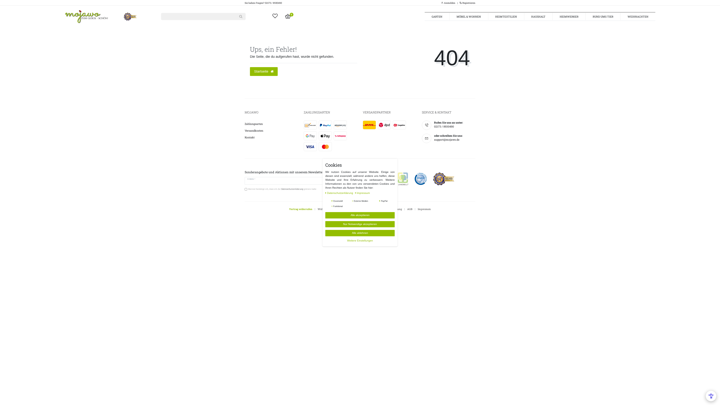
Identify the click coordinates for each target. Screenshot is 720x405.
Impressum (424, 209)
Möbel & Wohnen (469, 16)
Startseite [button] (261, 71)
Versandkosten (254, 130)
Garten (437, 16)
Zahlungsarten (254, 124)
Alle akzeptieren (360, 215)
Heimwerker (569, 16)
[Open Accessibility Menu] (711, 396)
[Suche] (241, 16)
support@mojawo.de (446, 139)
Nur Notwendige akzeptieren (360, 224)
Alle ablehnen (360, 232)
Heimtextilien (506, 16)
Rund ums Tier (603, 16)
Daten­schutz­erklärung (340, 192)
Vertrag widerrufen (300, 209)
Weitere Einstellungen (360, 240)
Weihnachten (638, 16)
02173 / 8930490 (444, 126)
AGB (409, 209)
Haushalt (538, 16)
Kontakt (250, 137)
